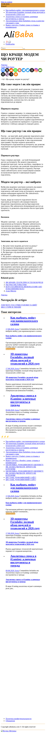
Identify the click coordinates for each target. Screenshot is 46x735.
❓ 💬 (8, 42)
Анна (12, 67)
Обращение (10, 721)
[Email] (40, 70)
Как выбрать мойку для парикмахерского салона (25, 10)
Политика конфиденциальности (18, 719)
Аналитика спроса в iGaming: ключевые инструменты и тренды (22, 18)
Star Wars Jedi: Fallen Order (16, 285)
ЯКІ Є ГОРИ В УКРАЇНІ (11, 307)
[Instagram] (36, 70)
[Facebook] (3, 70)
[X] (7, 70)
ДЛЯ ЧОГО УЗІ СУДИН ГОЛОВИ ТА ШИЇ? (19, 305)
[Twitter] (28, 70)
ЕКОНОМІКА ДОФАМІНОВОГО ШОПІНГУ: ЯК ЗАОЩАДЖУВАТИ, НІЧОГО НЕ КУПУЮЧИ (25, 467)
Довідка (4, 65)
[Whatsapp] (15, 70)
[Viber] (7, 74)
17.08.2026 (10, 329)
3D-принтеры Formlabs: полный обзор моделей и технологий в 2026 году (25, 358)
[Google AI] (11, 74)
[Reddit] (11, 70)
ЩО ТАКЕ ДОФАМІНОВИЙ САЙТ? (21, 477)
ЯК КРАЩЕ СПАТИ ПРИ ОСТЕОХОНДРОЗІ (24, 282)
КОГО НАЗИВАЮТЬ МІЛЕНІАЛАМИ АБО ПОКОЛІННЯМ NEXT (24, 288)
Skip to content (6, 2)
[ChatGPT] (3, 74)
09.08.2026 (10, 410)
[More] (15, 74)
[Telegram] (24, 70)
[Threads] (32, 70)
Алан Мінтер (11, 291)
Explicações (10, 44)
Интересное (10, 349)
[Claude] (19, 70)
